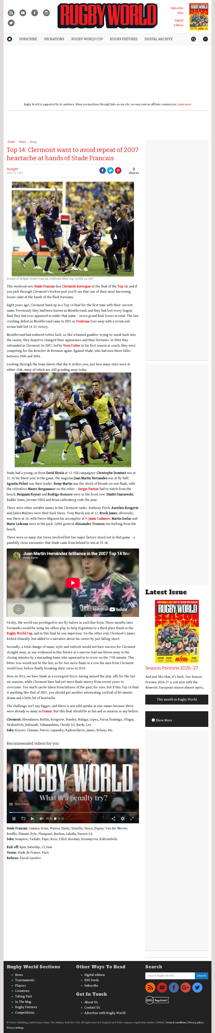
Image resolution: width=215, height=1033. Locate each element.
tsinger (12, 169)
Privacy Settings (15, 1027)
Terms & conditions (176, 1022)
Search (201, 975)
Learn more (184, 104)
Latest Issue (166, 592)
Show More (163, 720)
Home (11, 142)
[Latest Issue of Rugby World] (198, 16)
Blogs (33, 142)
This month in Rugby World (177, 700)
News (22, 142)
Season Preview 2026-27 (171, 668)
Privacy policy (195, 1022)
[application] (73, 786)
